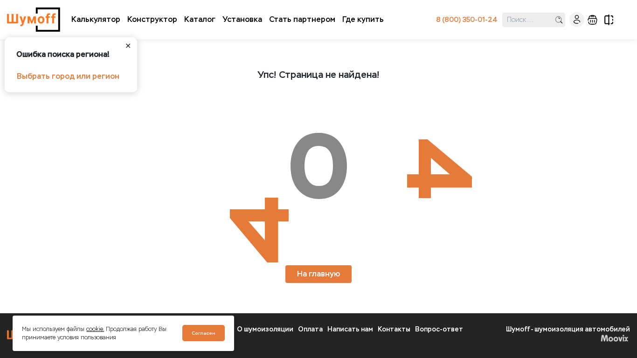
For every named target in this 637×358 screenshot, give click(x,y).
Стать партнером (302, 19)
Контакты (394, 329)
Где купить (363, 19)
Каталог (199, 19)
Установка (242, 19)
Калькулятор (95, 19)
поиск (559, 20)
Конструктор (152, 19)
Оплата (310, 329)
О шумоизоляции (265, 329)
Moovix (568, 338)
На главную (318, 273)
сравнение (609, 20)
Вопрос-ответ (439, 329)
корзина (592, 20)
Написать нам (350, 329)
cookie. (95, 329)
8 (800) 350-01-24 (467, 20)
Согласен (203, 333)
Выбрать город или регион (68, 76)
